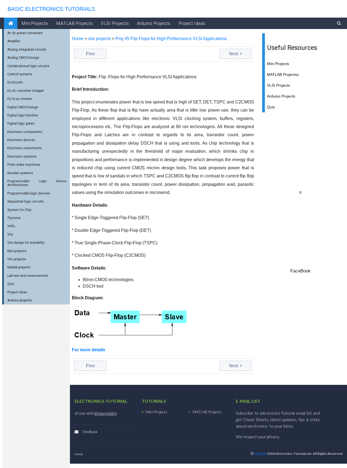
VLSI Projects (115, 23)
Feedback (90, 431)
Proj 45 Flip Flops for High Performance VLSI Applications (171, 38)
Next (234, 53)
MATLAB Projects (74, 23)
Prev (90, 53)
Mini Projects (34, 23)
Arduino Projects (153, 23)
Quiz (271, 107)
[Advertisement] (300, 150)
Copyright (259, 453)
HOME (79, 454)
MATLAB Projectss (283, 75)
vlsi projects (99, 38)
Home (77, 38)
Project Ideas (191, 23)
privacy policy (105, 413)
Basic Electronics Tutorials (49, 9)
